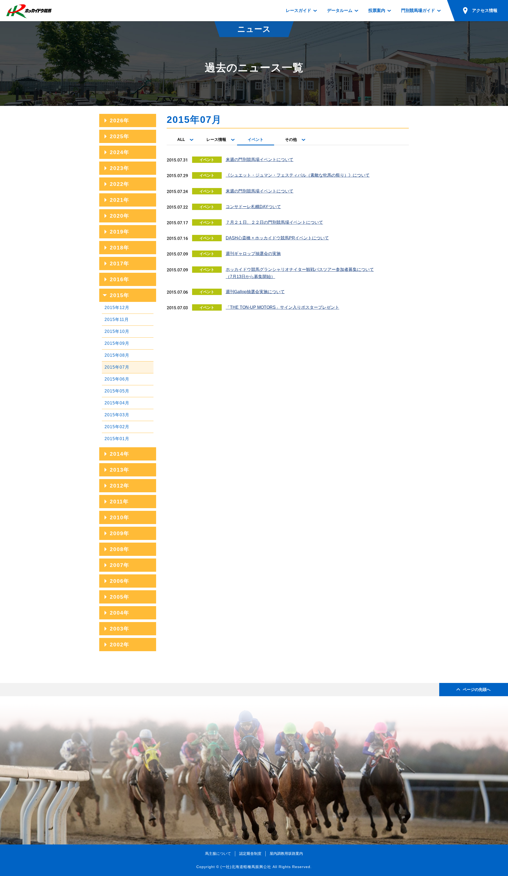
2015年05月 (117, 391)
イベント (256, 139)
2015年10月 (117, 331)
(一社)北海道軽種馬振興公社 (245, 867)
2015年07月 (117, 367)
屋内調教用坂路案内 (286, 853)
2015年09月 (117, 343)
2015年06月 (117, 379)
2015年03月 (117, 415)
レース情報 (216, 139)
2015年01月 (117, 438)
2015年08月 (117, 355)
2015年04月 (117, 403)
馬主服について (218, 853)
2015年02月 (117, 426)
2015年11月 (117, 319)
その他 (291, 139)
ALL (181, 139)
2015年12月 (117, 307)
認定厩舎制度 (250, 853)
